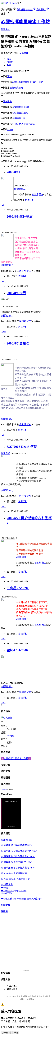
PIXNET (13, 996)
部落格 (10, 62)
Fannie (10, 129)
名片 (9, 65)
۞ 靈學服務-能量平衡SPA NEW (16, 862)
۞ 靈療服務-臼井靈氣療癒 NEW (16, 845)
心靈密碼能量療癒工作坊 (25, 21)
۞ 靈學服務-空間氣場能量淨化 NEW (19, 851)
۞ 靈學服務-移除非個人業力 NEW (18, 867)
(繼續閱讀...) (19, 189)
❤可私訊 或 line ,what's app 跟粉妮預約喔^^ (22, 899)
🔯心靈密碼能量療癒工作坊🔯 (16, 758)
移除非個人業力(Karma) (23, 124)
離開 (16, 1033)
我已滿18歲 (6, 1033)
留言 (41, 194)
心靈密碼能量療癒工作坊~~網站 (27, 82)
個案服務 (7, 101)
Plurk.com (26, 970)
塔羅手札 (29, 200)
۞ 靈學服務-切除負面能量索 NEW (18, 856)
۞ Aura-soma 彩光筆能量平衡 (15, 879)
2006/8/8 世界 (16, 293)
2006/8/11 (13, 172)
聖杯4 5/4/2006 (17, 650)
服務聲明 (30, 999)
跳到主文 (5, 29)
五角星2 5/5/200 (18, 588)
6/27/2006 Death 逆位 (22, 446)
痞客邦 (35, 194)
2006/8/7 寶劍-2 (18, 343)
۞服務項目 (6, 840)
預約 (9, 76)
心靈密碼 (4, 789)
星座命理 (23, 53)
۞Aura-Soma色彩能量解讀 (14, 873)
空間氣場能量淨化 (21, 107)
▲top (3, 205)
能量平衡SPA (18, 118)
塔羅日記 (5, 453)
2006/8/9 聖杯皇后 (20, 216)
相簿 (9, 58)
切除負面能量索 (20, 113)
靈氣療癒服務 (16, 88)
